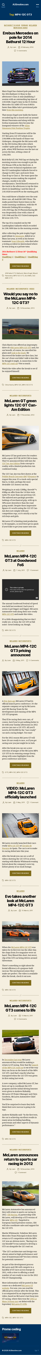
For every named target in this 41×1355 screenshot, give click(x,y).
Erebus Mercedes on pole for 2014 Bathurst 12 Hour (20, 37)
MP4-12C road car (10, 363)
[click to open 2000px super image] (20, 73)
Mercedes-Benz (20, 28)
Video (31, 289)
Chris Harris (9, 385)
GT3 (6, 772)
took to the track (18, 353)
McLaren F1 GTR (19, 1304)
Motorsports (22, 289)
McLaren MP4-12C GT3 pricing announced (20, 650)
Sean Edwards (18, 241)
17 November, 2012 (27, 415)
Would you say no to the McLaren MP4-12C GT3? (20, 298)
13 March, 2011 (27, 1016)
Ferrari (24, 25)
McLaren (33, 25)
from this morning (15, 110)
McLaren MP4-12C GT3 (21, 347)
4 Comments (22, 1019)
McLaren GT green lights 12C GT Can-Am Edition (20, 405)
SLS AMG (28, 276)
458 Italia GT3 (10, 273)
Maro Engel (28, 273)
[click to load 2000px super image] (20, 683)
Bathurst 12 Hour (12, 25)
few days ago (9, 701)
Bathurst (20, 273)
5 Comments (22, 51)
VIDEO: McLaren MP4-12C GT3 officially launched (20, 792)
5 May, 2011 (20, 802)
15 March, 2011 (27, 910)
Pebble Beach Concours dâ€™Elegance (19, 476)
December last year (13, 1060)
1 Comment (34, 570)
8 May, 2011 (20, 660)
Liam (14, 47)
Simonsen (19, 236)
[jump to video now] (20, 329)
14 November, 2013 (27, 308)
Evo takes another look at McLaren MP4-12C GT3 (20, 900)
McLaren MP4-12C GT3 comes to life (20, 1008)
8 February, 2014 (27, 47)
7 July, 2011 (20, 570)
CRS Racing (12, 1215)
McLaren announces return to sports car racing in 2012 (20, 1159)
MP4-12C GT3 (18, 276)
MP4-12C (18, 385)
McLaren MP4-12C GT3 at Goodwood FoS (20, 560)
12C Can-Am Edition (11, 463)
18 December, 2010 (27, 1169)
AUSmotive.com (20, 4)
